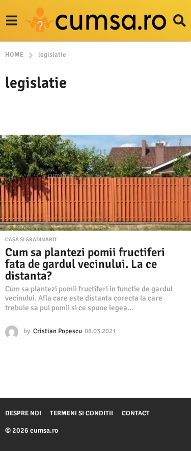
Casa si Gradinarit (31, 240)
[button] (11, 21)
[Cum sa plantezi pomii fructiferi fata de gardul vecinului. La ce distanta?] (95, 183)
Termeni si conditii (81, 413)
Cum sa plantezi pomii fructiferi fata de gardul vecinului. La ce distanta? (85, 264)
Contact (136, 413)
